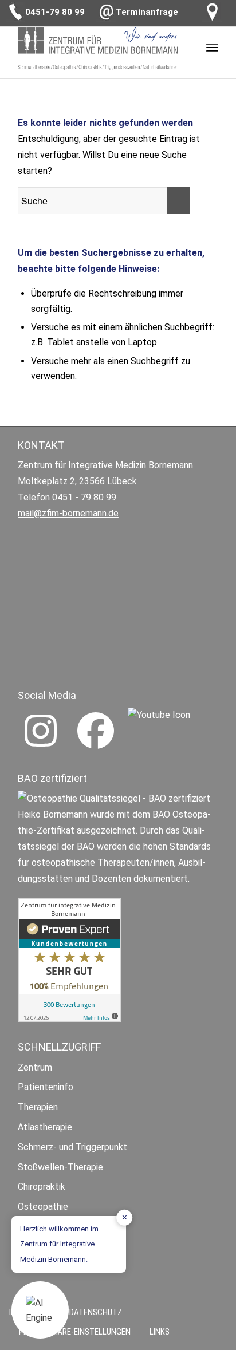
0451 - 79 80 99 (84, 497)
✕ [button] (124, 1217)
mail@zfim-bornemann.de (68, 513)
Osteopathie (43, 1206)
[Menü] (212, 47)
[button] (40, 1310)
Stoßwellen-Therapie (60, 1167)
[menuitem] (155, 1331)
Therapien (38, 1107)
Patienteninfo (45, 1086)
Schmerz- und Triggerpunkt (72, 1147)
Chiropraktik (41, 1186)
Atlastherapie (45, 1127)
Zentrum (35, 1067)
